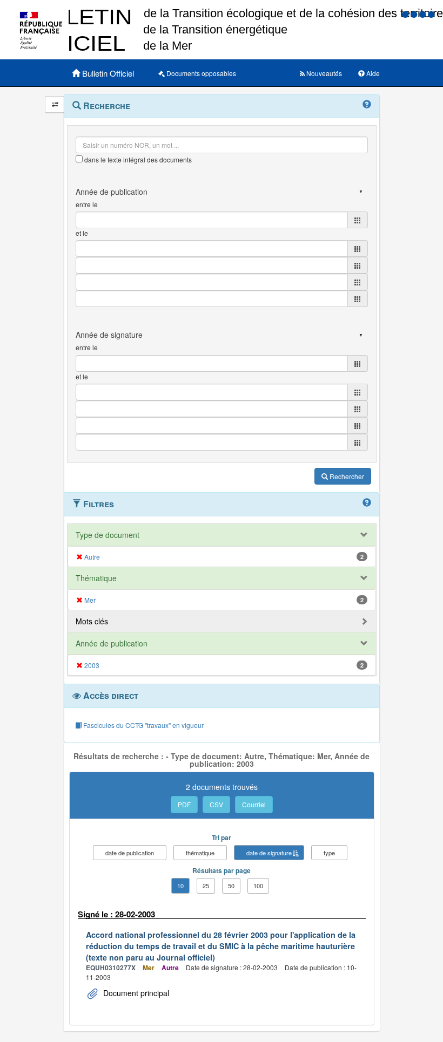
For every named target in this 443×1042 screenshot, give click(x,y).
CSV (216, 804)
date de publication (129, 852)
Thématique (96, 578)
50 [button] (231, 885)
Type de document (107, 534)
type (329, 852)
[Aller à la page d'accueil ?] (431, 13)
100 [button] (258, 885)
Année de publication (111, 643)
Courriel (254, 804)
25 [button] (206, 885)
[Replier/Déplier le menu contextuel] (55, 104)
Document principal (135, 992)
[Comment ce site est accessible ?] (406, 13)
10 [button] (180, 885)
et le (82, 232)
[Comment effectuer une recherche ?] (367, 104)
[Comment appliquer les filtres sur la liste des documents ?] (367, 503)
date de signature (269, 852)
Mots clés (92, 621)
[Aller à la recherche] (423, 13)
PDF (184, 804)
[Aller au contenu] (415, 13)
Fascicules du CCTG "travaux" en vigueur (143, 725)
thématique (200, 852)
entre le (87, 204)
